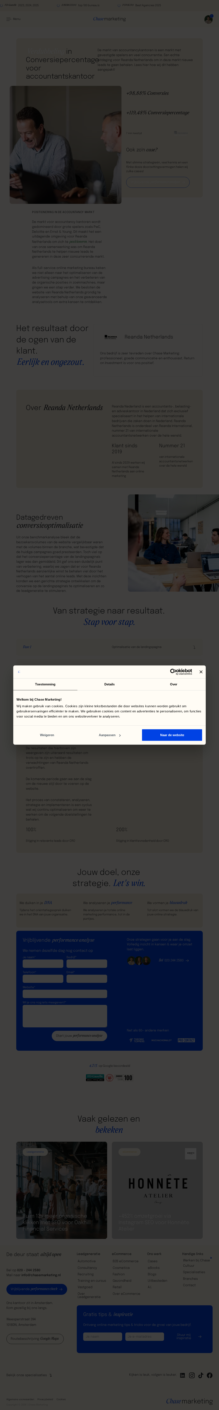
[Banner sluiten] (201, 671)
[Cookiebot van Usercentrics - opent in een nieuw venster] (173, 671)
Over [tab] (173, 684)
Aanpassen (107, 735)
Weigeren (47, 735)
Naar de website (172, 735)
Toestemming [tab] (45, 684)
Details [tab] (109, 684)
